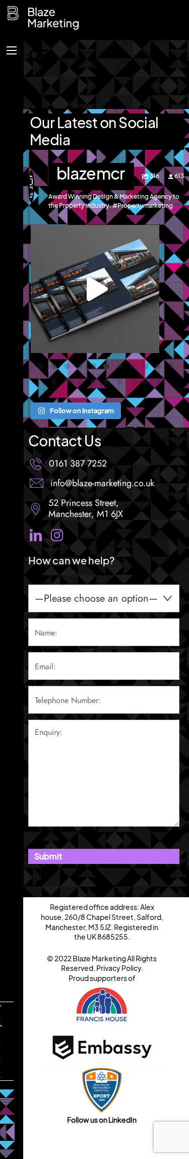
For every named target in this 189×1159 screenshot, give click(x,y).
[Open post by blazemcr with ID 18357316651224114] (95, 289)
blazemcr (95, 234)
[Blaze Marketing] (15, 18)
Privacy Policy (118, 967)
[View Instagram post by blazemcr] (149, 340)
